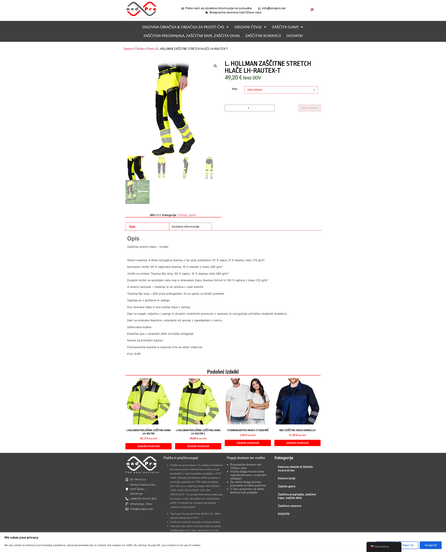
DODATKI (294, 36)
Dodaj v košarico (309, 107)
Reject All (408, 545)
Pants (151, 49)
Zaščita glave (285, 27)
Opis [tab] (132, 226)
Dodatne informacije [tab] (185, 226)
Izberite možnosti (148, 446)
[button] (215, 66)
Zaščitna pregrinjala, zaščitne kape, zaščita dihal (191, 36)
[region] (223, 542)
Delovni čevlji (248, 27)
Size (234, 89)
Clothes (140, 49)
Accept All (431, 545)
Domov (128, 49)
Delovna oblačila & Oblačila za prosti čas (183, 27)
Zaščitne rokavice (263, 36)
